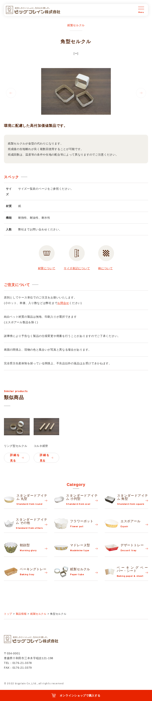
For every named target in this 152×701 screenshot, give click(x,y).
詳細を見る (15, 457)
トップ (8, 614)
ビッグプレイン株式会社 (33, 10)
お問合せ (63, 303)
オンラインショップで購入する (80, 695)
